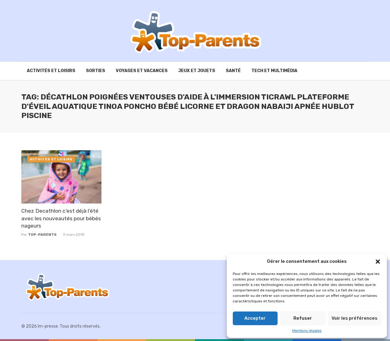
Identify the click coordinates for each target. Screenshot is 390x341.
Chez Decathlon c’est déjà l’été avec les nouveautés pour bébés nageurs (61, 218)
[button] (378, 262)
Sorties (95, 70)
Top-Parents (42, 234)
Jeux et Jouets (196, 70)
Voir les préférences (355, 318)
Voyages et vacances (142, 70)
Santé (233, 70)
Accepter (255, 318)
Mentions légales (307, 331)
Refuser (302, 318)
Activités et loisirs (51, 70)
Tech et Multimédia (274, 70)
